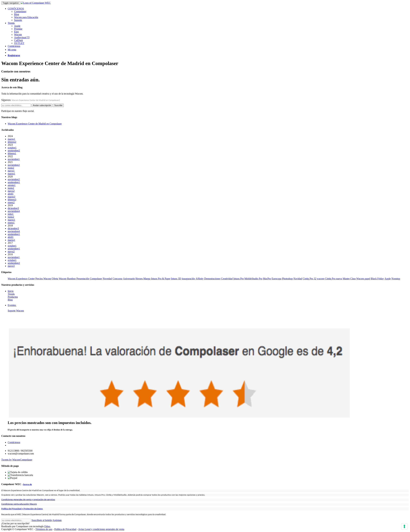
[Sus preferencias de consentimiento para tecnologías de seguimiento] (404, 526)
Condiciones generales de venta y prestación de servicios (28, 500)
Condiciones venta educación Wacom (19, 504)
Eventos (12, 305)
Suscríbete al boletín (42, 520)
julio (10, 214)
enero (11, 202)
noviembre (14, 159)
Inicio (10, 291)
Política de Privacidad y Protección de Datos (22, 509)
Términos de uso (43, 529)
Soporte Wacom (16, 310)
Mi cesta (12, 49)
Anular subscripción (42, 105)
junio (11, 167)
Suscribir (58, 105)
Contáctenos (14, 442)
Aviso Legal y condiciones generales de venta (101, 529)
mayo (11, 170)
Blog (10, 299)
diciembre (13, 208)
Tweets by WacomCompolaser (16, 459)
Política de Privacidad (65, 529)
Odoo (47, 526)
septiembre (14, 150)
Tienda (11, 294)
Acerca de (27, 484)
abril (10, 193)
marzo (11, 139)
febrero (12, 142)
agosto (12, 185)
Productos (13, 296)
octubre (12, 147)
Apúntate (57, 520)
